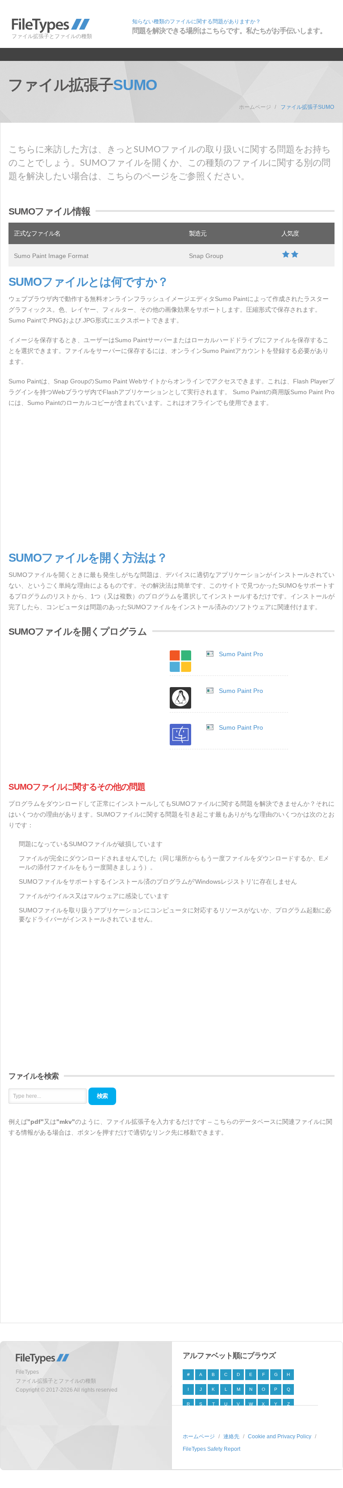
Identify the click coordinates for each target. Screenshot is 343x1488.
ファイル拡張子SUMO (307, 107)
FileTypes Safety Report (211, 1449)
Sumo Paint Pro (241, 654)
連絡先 (231, 1436)
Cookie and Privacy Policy (279, 1436)
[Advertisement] (171, 479)
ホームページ (255, 107)
